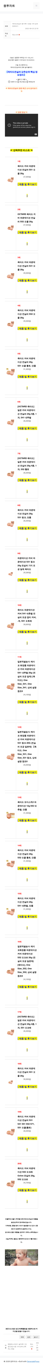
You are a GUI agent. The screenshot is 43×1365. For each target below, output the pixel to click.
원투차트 (9, 5)
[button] (15, 35)
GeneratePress (33, 1361)
